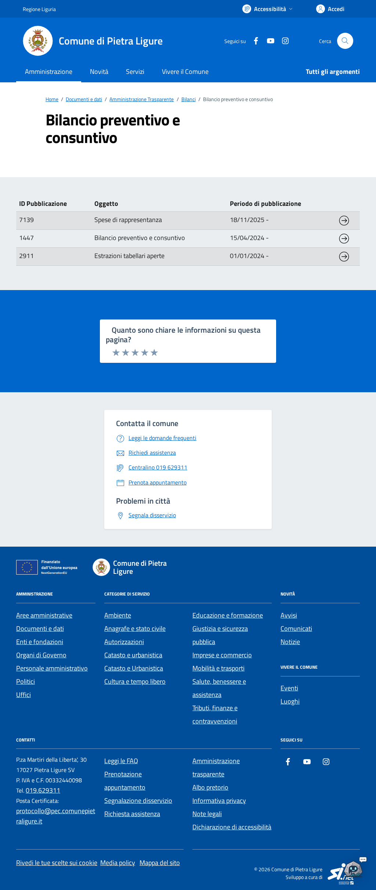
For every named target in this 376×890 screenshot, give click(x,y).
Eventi (289, 688)
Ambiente (117, 615)
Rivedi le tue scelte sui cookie (56, 863)
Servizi (135, 71)
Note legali (207, 814)
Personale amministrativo (52, 668)
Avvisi (289, 615)
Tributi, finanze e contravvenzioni (215, 714)
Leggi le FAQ (121, 761)
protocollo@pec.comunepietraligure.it (55, 816)
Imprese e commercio (222, 655)
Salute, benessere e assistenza (219, 688)
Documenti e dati (40, 628)
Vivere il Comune (185, 71)
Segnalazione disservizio (138, 800)
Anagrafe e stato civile (135, 628)
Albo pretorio (210, 787)
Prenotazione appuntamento (124, 780)
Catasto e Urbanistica (133, 668)
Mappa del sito (160, 863)
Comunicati (296, 628)
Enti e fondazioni (39, 642)
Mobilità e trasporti (218, 668)
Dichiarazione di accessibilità (231, 827)
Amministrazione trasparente (216, 767)
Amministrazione (48, 71)
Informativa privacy (219, 800)
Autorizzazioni (124, 642)
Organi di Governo (41, 655)
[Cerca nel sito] (345, 41)
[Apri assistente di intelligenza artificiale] (353, 867)
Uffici (23, 695)
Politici (25, 681)
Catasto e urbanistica (133, 655)
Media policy (117, 863)
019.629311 (43, 790)
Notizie (290, 642)
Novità (99, 71)
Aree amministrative (44, 615)
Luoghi (290, 701)
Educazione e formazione (227, 615)
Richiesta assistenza (132, 814)
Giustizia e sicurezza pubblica (220, 635)
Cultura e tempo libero (135, 681)
